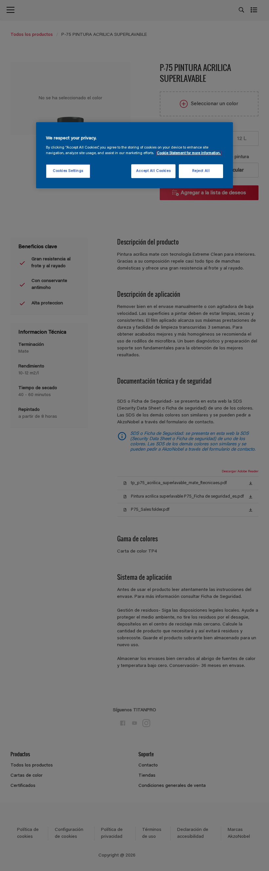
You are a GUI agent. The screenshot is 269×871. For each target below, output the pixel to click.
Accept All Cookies (153, 171)
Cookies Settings (68, 171)
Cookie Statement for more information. (189, 153)
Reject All (201, 171)
